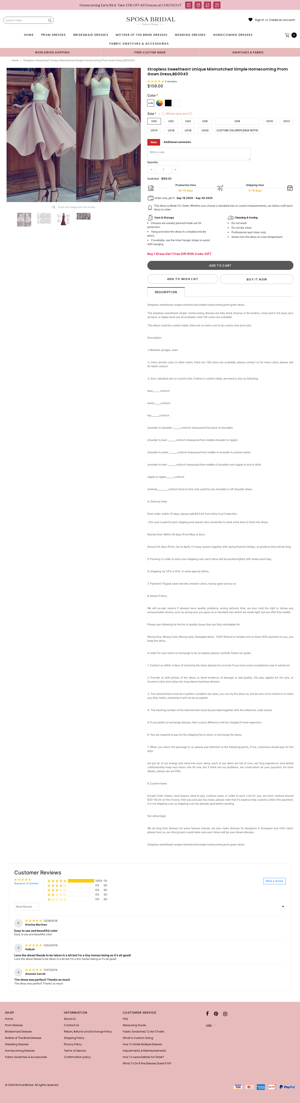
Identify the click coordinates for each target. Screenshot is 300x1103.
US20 (205, 130)
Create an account (282, 20)
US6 (205, 121)
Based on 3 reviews (26, 883)
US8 (237, 121)
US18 (188, 130)
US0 (154, 121)
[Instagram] (225, 1013)
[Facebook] (207, 1013)
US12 (286, 121)
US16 (171, 130)
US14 (154, 130)
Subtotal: (153, 179)
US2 (171, 121)
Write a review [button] (274, 881)
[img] (34, 920)
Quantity (152, 162)
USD (209, 1026)
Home (15, 60)
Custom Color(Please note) (237, 130)
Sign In (259, 20)
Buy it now (257, 279)
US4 (188, 121)
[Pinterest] (216, 1013)
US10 (269, 121)
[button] (156, 81)
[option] (52, 52)
